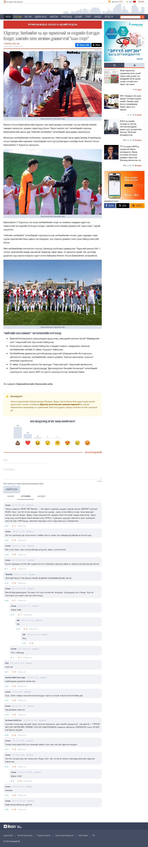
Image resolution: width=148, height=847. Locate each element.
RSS (93, 835)
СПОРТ (88, 16)
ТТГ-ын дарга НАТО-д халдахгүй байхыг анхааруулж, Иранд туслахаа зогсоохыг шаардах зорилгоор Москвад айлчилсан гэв (130, 153)
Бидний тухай (8, 835)
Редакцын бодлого (44, 835)
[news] (111, 80)
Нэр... (6, 460)
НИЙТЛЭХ (11, 489)
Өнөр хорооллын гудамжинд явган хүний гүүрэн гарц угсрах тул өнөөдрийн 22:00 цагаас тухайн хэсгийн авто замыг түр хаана (130, 77)
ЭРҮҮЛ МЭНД (66, 16)
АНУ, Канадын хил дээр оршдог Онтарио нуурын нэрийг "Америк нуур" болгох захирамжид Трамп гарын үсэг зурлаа (130, 102)
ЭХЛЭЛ (8, 16)
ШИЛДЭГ (98, 16)
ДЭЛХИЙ (78, 16)
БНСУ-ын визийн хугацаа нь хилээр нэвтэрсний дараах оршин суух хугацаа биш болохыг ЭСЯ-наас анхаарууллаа (130, 128)
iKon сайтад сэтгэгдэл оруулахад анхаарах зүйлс (23, 483)
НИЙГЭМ (54, 16)
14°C (121, 1)
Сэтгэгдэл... (9, 469)
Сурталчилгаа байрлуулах (64, 835)
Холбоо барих (83, 835)
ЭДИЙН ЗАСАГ (41, 16)
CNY (130, 1)
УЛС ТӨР (28, 16)
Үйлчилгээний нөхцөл (25, 835)
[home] (22, 9)
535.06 (141, 1)
